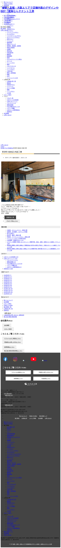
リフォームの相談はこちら (18, 372)
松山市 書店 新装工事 (14, 235)
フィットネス (11, 62)
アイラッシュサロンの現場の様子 (16, 238)
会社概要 (6, 113)
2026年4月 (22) (8, 282)
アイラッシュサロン (12, 32)
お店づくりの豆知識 (12, 100)
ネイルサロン (11, 34)
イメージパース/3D (12, 78)
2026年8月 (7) (7, 275)
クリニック (10, 41)
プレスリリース (11, 103)
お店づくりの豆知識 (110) (11, 257)
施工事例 (17, 418)
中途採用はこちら (45, 378)
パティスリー (11, 442)
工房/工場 (9, 71)
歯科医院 (9, 42)
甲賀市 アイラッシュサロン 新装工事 (18, 237)
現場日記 (9, 111)
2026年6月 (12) (8, 278)
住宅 (8, 76)
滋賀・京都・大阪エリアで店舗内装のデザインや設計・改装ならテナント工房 (32, 544)
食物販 (9, 440)
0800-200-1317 (9, 395)
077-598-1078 (7, 393)
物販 (8, 74)
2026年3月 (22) (8, 283)
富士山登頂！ (11, 233)
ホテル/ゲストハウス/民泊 (14, 59)
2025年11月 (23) (8, 290)
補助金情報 (10, 105)
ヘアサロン (10, 449)
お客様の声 (24, 418)
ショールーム (11, 67)
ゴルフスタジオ (11, 66)
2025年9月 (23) (8, 293)
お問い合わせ (7, 115)
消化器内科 (10, 52)
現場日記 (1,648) (8, 268)
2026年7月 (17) (8, 277)
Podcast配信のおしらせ (13, 106)
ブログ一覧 (10, 98)
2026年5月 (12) (8, 280)
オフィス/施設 (11, 88)
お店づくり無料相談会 (13, 110)
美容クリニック (11, 44)
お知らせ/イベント (12, 101)
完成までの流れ (33, 416)
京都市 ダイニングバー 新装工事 (17, 230)
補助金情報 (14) (11, 262)
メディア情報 (32, 418)
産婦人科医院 (11, 47)
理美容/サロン (11, 84)
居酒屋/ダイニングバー (13, 437)
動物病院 (9, 56)
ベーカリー (10, 444)
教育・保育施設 (11, 73)
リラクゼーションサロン (14, 35)
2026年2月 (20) (8, 285)
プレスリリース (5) (12, 260)
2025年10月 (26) (8, 292)
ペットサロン (11, 69)
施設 (8, 64)
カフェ (9, 430)
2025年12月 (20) (8, 288)
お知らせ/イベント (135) (10, 258)
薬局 (8, 57)
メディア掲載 (11, 108)
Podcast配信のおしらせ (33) (14, 263)
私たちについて (23, 416)
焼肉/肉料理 (10, 435)
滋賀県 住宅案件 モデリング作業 (17, 232)
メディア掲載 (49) (12, 265)
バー (8, 432)
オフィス (9, 61)
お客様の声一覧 (11, 81)
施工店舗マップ (43, 416)
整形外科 (9, 51)
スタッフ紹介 (7, 94)
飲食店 (9, 83)
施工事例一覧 (11, 427)
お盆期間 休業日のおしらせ (15, 240)
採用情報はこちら (18, 378)
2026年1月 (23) (8, 287)
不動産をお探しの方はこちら (46, 372)
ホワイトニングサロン (13, 37)
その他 (9, 93)
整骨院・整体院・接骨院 (14, 46)
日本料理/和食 (11, 433)
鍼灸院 (9, 54)
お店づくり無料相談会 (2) (14, 267)
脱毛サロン (10, 39)
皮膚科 (9, 49)
